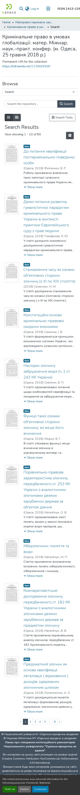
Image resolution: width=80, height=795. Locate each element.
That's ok (10, 789)
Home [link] (6, 22)
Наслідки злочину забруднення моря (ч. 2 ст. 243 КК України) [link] (46, 371)
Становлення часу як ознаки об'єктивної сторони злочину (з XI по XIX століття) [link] (49, 275)
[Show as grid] (17, 117)
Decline (24, 789)
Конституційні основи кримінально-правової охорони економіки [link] (43, 320)
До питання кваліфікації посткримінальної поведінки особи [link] (49, 157)
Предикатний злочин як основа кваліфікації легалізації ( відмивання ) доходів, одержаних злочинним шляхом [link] (45, 676)
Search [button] (68, 104)
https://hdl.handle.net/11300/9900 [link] (26, 66)
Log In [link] (34, 9)
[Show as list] (9, 117)
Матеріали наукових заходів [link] (34, 22)
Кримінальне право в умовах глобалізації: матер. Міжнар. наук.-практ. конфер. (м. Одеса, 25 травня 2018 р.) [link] (26, 27)
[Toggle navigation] (48, 8)
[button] (9, 9)
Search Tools (64, 117)
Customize (40, 789)
